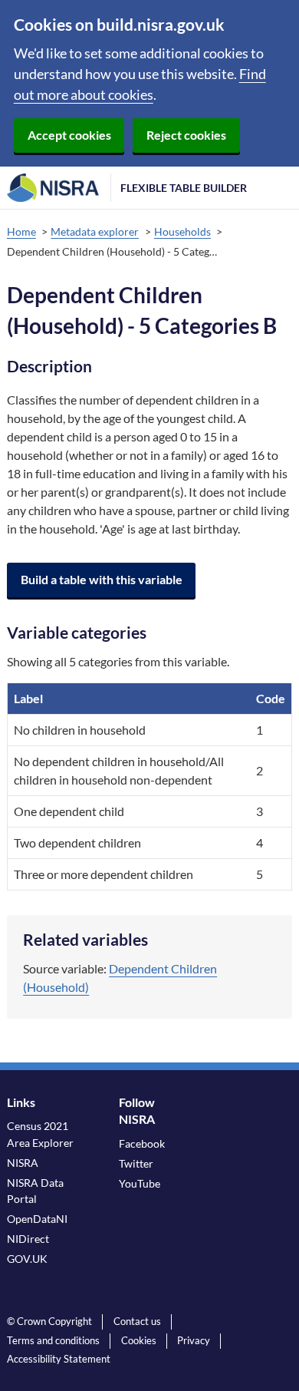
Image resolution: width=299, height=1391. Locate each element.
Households (182, 231)
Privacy (193, 1340)
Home (21, 231)
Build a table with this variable (101, 579)
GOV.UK (27, 1258)
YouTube (139, 1183)
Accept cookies (69, 134)
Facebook (142, 1143)
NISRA (22, 1162)
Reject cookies (186, 134)
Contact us (137, 1321)
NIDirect (28, 1238)
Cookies (138, 1340)
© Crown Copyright (49, 1321)
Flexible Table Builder (183, 187)
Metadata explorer (95, 231)
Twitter (136, 1163)
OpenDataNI (37, 1218)
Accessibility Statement (58, 1359)
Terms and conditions (53, 1340)
